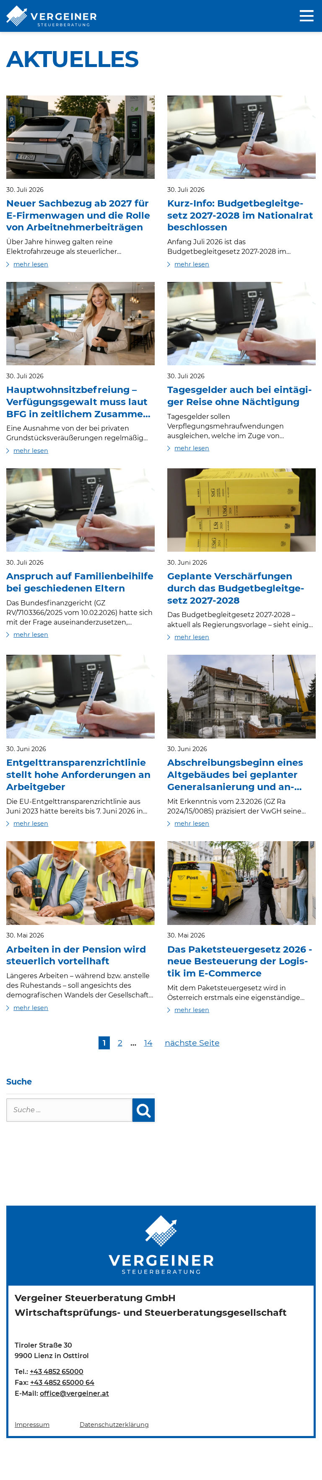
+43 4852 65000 (56, 1372)
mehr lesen (30, 264)
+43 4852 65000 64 (62, 1383)
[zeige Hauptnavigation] (308, 16)
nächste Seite (192, 1043)
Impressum (32, 1424)
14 (148, 1043)
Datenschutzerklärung (114, 1424)
